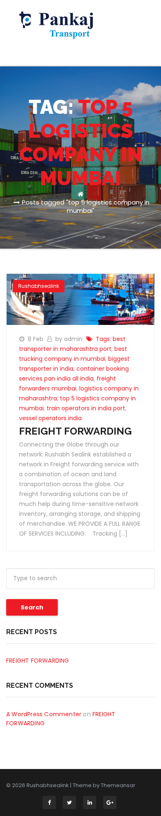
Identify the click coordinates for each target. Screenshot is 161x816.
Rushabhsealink (38, 285)
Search (32, 607)
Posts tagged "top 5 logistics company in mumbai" (85, 206)
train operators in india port (86, 408)
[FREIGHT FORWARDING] (80, 299)
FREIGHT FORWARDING (75, 431)
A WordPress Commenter (43, 714)
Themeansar (118, 785)
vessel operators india (50, 418)
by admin (69, 339)
